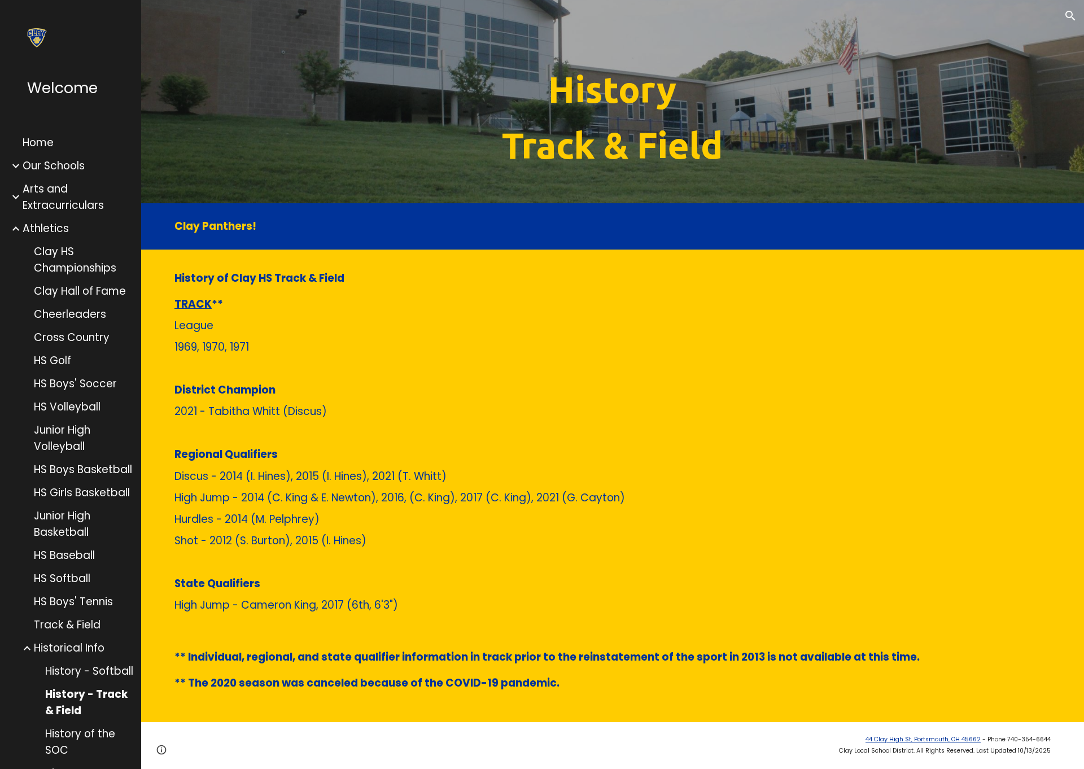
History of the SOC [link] (80, 742)
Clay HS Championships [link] (75, 260)
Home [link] (38, 142)
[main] (612, 117)
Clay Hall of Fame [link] (80, 291)
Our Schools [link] (54, 165)
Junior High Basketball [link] (62, 524)
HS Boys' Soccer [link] (75, 383)
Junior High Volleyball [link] (62, 438)
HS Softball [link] (62, 578)
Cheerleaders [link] (70, 314)
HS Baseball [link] (64, 555)
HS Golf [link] (52, 360)
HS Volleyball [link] (67, 406)
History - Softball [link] (89, 671)
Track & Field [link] (67, 624)
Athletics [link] (46, 228)
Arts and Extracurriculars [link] (63, 197)
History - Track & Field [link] (86, 702)
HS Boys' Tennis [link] (73, 601)
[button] (1070, 15)
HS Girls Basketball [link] (82, 492)
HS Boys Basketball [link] (83, 469)
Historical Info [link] (69, 648)
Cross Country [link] (72, 337)
